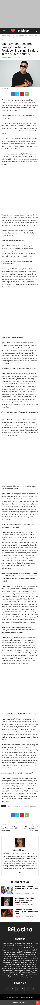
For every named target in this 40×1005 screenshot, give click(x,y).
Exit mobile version (20, 1002)
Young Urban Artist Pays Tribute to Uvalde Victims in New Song (9, 828)
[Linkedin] (20, 872)
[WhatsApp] (27, 94)
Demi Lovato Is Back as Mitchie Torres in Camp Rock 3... (26, 889)
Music (12, 39)
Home (3, 35)
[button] (4, 31)
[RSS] (28, 989)
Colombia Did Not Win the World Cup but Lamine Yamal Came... (26, 912)
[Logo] (20, 933)
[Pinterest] (22, 94)
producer (25, 806)
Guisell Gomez (7, 57)
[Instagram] (12, 989)
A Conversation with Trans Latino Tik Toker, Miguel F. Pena (31, 828)
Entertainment (10, 35)
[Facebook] (13, 94)
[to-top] (38, 1002)
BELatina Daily (19, 893)
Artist (9, 806)
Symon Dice (33, 806)
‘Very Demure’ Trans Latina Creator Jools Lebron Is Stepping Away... (26, 900)
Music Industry (16, 806)
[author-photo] (20, 847)
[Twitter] (17, 94)
